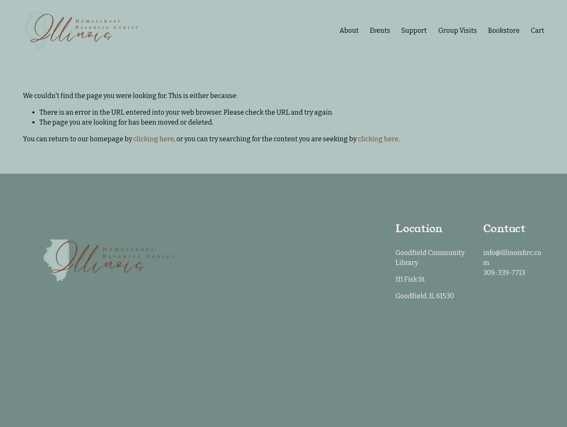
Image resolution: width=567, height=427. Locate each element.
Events (380, 30)
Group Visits (457, 30)
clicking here (153, 139)
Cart (537, 30)
